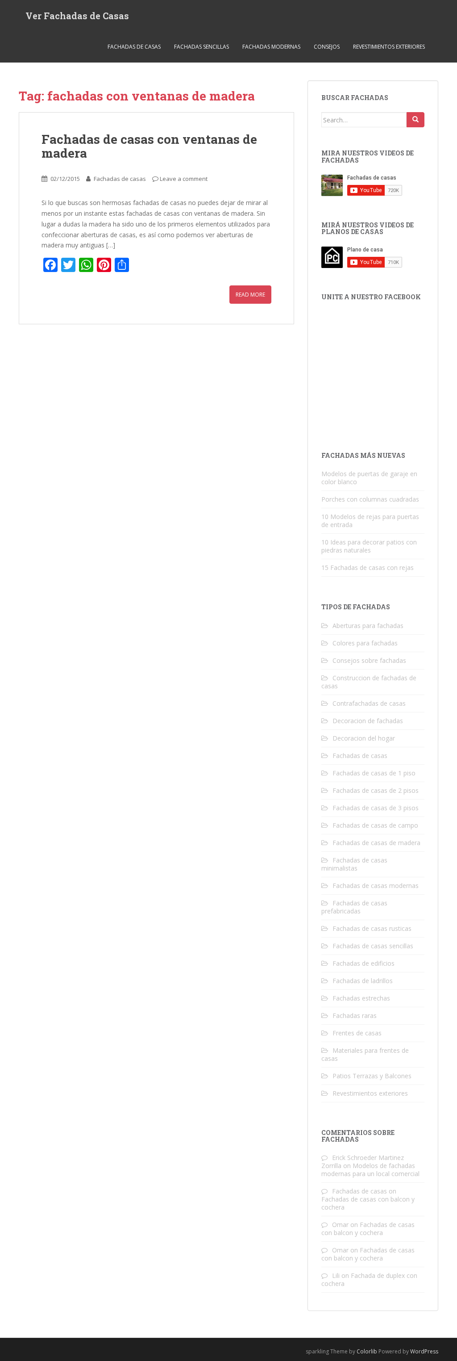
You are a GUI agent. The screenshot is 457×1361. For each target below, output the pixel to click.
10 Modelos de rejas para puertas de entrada (370, 520)
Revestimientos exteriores (389, 46)
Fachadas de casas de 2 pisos (375, 790)
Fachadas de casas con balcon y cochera (368, 1203)
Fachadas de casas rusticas (371, 928)
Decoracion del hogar (363, 738)
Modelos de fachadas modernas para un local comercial (370, 1169)
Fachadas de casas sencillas (372, 946)
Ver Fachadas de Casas (77, 15)
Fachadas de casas (134, 46)
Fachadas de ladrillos (362, 980)
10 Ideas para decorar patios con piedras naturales (369, 546)
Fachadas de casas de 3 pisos (375, 808)
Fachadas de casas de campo (375, 825)
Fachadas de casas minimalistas (354, 864)
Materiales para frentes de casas (365, 1054)
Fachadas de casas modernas (375, 885)
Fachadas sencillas (201, 46)
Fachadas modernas (271, 46)
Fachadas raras (354, 1015)
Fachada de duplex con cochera (369, 1279)
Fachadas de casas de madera (376, 842)
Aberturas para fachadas (367, 625)
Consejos (327, 46)
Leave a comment (184, 179)
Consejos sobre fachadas (369, 660)
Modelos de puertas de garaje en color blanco (369, 477)
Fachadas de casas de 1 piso (373, 773)
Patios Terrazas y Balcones (371, 1076)
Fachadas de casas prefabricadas (354, 907)
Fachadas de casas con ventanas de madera (149, 146)
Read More (250, 294)
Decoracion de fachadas (367, 720)
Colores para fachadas (365, 643)
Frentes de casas (357, 1033)
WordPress (424, 1351)
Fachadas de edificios (363, 963)
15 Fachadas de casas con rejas (367, 567)
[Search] (415, 119)
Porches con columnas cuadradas (370, 499)
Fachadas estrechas (361, 998)
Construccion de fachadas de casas (368, 682)
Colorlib (367, 1351)
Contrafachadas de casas (369, 703)
